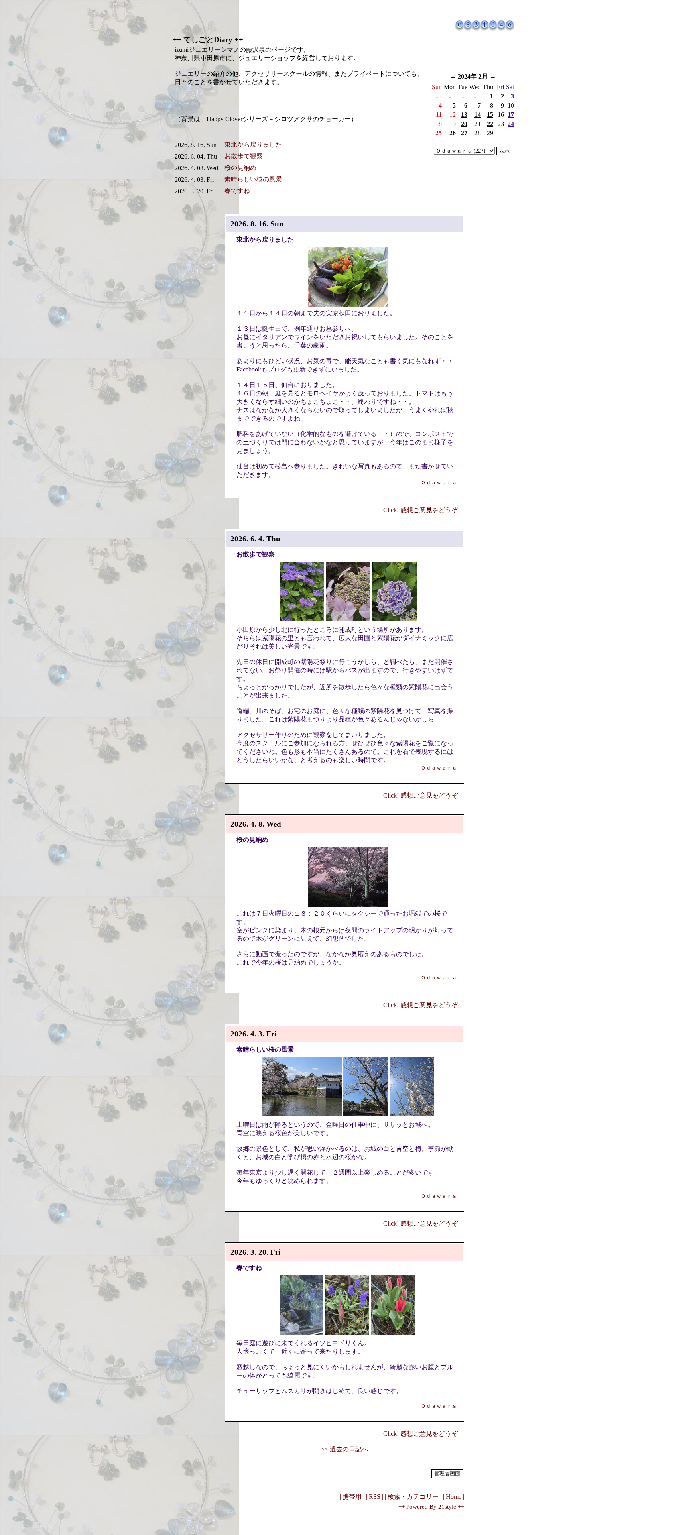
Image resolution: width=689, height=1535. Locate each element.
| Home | (453, 1496)
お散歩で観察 (243, 156)
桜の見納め (240, 167)
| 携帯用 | (352, 1496)
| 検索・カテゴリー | (413, 1496)
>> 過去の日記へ (344, 1449)
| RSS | (374, 1496)
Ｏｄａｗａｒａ (439, 482)
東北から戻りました (253, 144)
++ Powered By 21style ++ (431, 1507)
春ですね (237, 190)
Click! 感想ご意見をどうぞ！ (423, 510)
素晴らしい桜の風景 (253, 179)
